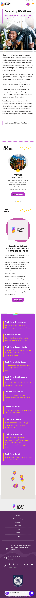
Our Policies (18, 526)
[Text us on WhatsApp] (21, 564)
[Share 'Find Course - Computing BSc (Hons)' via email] (23, 22)
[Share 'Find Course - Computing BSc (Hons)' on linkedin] (20, 22)
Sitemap (18, 533)
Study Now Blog (18, 519)
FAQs (18, 529)
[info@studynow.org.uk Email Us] (28, 4)
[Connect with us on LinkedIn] (24, 564)
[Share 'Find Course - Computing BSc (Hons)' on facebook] (15, 22)
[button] (14, 473)
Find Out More (18, 194)
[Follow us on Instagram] (28, 564)
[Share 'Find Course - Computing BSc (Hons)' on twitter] (17, 22)
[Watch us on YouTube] (32, 564)
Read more (18, 300)
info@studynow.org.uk (14, 556)
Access (18, 536)
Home (18, 515)
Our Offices (18, 522)
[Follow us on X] (17, 564)
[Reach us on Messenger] (13, 564)
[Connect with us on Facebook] (10, 564)
